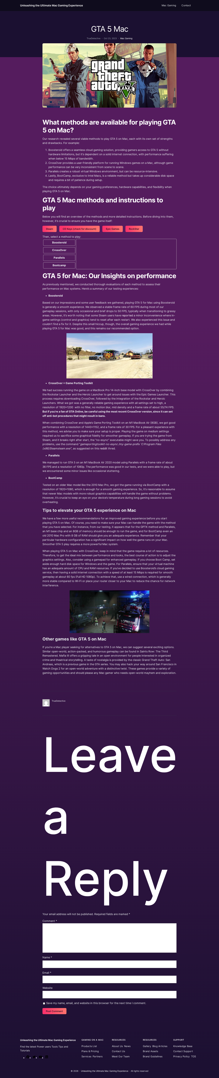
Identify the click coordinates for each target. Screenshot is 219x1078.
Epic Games (112, 228)
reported (127, 315)
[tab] (59, 243)
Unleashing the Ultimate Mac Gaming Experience (51, 5)
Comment (49, 920)
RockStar (134, 228)
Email (46, 972)
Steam (49, 228)
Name (47, 957)
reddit (103, 448)
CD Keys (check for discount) (79, 228)
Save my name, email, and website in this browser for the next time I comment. (96, 1003)
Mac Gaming (126, 38)
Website (47, 987)
